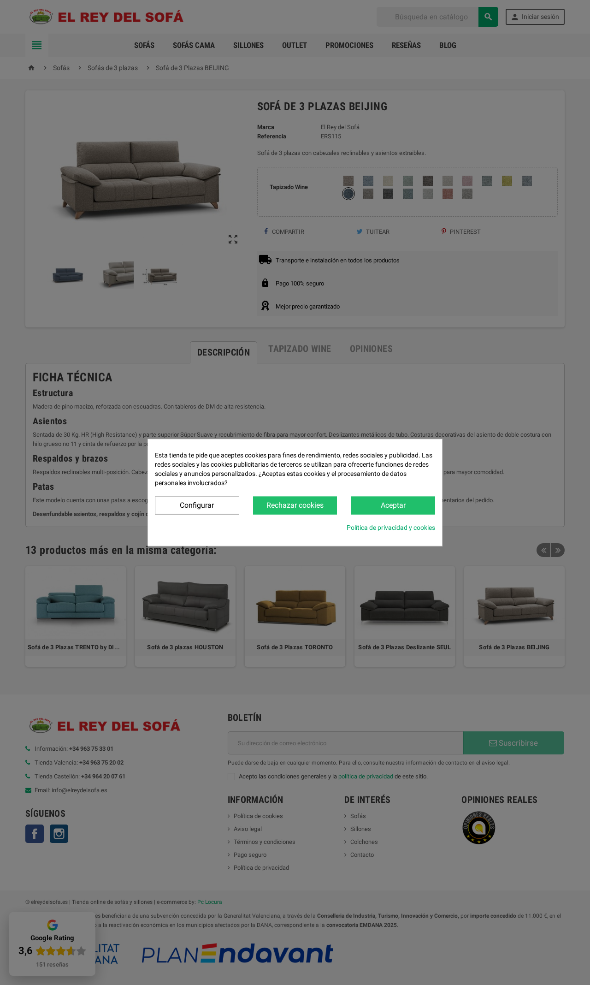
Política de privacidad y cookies (391, 527)
